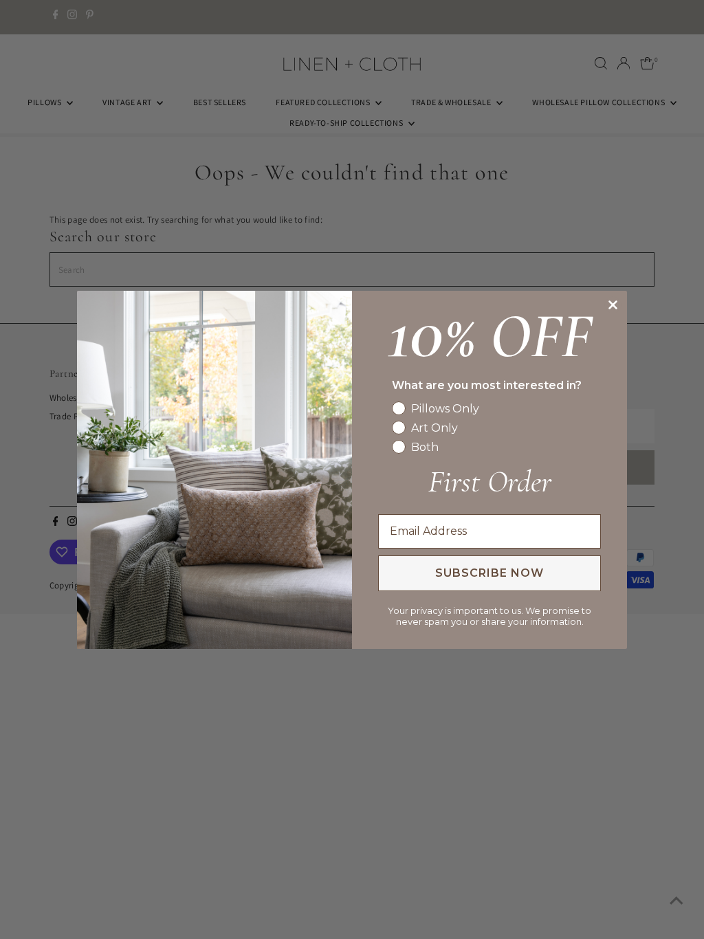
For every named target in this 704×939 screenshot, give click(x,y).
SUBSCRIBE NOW (489, 572)
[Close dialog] (613, 304)
